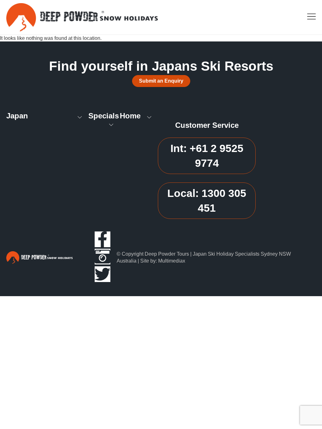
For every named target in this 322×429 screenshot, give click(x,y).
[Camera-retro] (102, 256)
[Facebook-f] (102, 239)
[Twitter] (102, 274)
